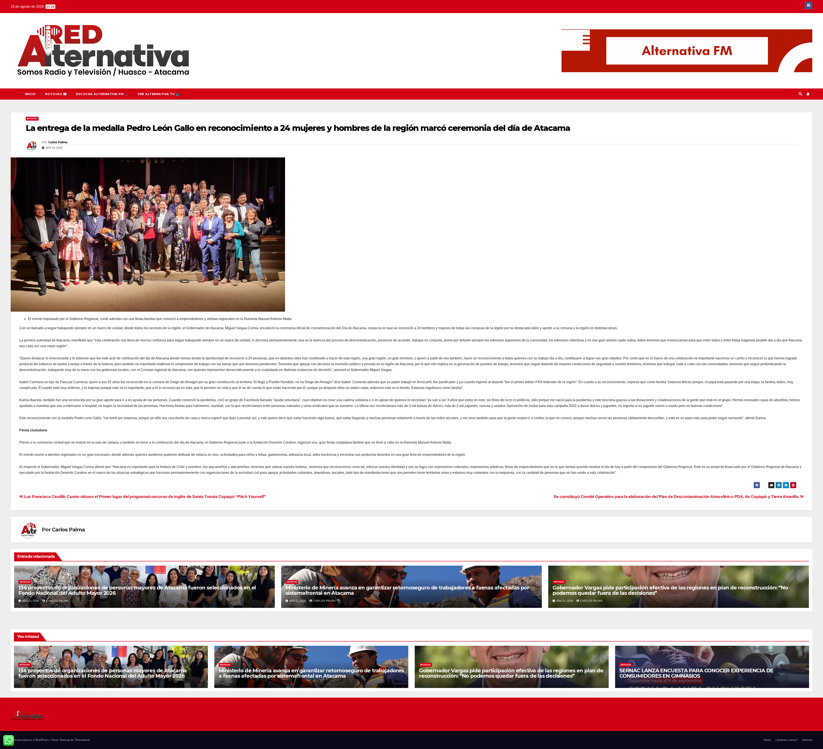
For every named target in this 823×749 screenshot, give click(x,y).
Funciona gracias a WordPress (30, 740)
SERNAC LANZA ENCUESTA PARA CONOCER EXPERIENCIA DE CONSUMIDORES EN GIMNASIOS (696, 673)
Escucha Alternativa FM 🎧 (102, 94)
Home (767, 740)
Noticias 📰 (56, 94)
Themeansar (82, 740)
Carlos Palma (57, 142)
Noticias (32, 118)
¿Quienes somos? (786, 740)
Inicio (30, 94)
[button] (800, 94)
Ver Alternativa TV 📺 (158, 94)
